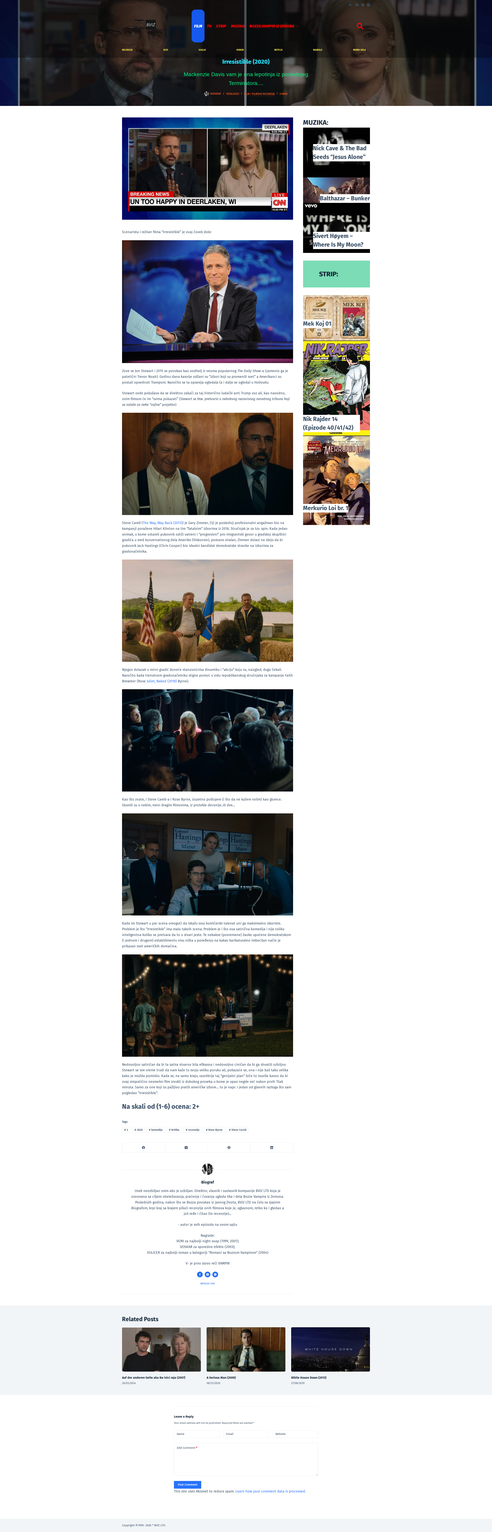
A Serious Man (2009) (221, 1377)
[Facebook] (357, 4)
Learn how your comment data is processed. (270, 1491)
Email (229, 1434)
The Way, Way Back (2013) (162, 523)
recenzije (127, 50)
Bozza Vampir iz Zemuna (271, 26)
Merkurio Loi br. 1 (325, 508)
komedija (156, 1130)
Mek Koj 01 (317, 323)
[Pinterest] (229, 1147)
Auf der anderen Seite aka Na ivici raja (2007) (153, 1377)
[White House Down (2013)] (330, 1349)
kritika (174, 1130)
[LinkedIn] (271, 1147)
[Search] (360, 26)
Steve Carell (237, 1130)
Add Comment (187, 1447)
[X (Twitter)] (362, 4)
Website (280, 1434)
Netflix (278, 50)
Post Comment (187, 1484)
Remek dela (359, 50)
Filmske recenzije (263, 94)
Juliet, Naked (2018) (162, 681)
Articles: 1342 (207, 1283)
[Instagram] (368, 4)
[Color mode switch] (350, 4)
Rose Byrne (214, 1130)
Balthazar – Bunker (345, 198)
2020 (139, 1130)
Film (198, 26)
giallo (202, 50)
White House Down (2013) (308, 1377)
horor (240, 50)
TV (209, 26)
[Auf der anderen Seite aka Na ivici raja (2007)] (161, 1349)
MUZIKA (238, 26)
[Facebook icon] (200, 1274)
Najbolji (317, 50)
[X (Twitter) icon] (207, 1274)
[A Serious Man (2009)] (246, 1349)
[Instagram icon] (215, 1274)
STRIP (221, 26)
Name (180, 1434)
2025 (165, 50)
